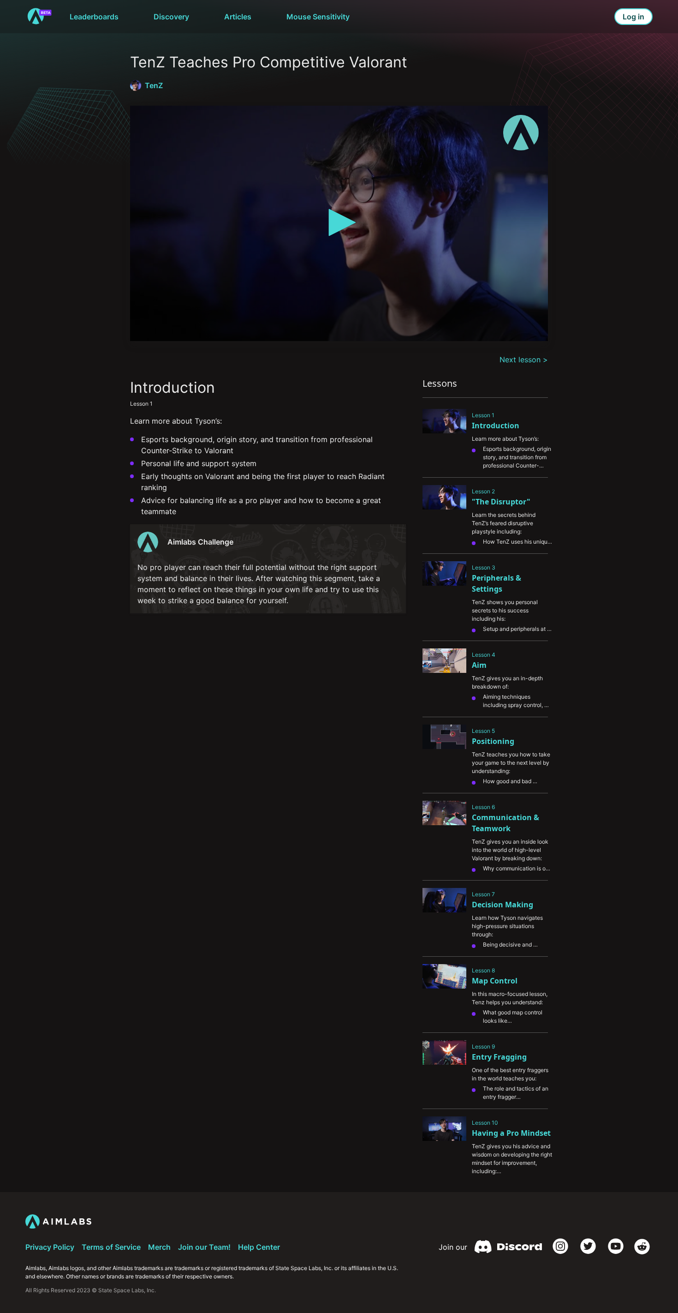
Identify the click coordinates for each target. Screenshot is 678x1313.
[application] (339, 223)
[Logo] (521, 132)
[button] (339, 222)
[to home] (39, 16)
